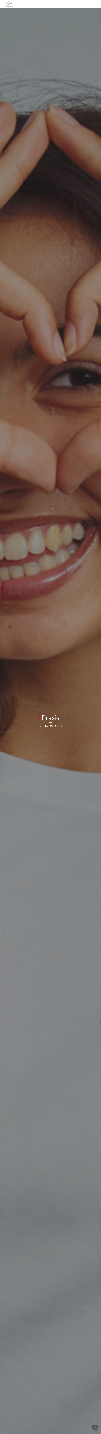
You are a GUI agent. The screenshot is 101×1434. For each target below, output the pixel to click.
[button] (95, 1428)
